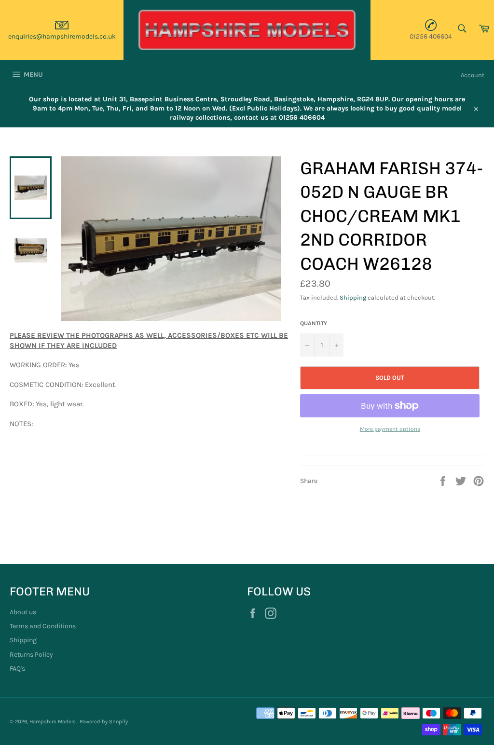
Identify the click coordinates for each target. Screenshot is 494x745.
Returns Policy (31, 654)
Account (472, 75)
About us (23, 612)
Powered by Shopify (104, 721)
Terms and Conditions (43, 626)
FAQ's (17, 668)
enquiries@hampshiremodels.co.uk (62, 36)
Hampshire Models (53, 721)
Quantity (313, 323)
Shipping (353, 297)
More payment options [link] (390, 429)
